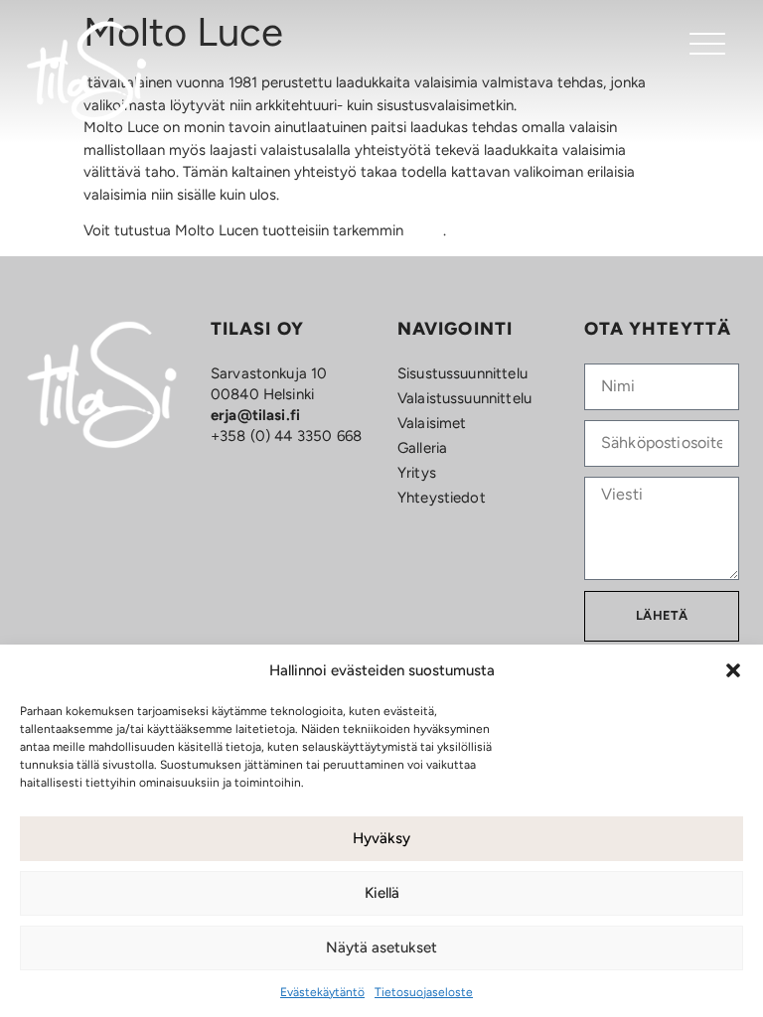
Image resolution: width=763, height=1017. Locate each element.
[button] (733, 670)
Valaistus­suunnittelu (464, 398)
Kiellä (382, 893)
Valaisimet (432, 423)
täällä (425, 230)
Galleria (422, 448)
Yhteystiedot (441, 498)
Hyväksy (381, 838)
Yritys (416, 473)
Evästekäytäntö (322, 992)
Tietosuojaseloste (424, 992)
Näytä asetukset (381, 947)
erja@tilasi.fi (255, 415)
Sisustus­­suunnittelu (462, 373)
